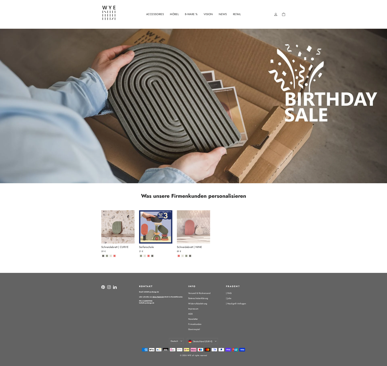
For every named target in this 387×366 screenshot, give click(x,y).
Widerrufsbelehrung (197, 303)
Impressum (193, 308)
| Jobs (228, 298)
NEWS (223, 14)
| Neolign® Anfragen (236, 303)
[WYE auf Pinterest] (103, 287)
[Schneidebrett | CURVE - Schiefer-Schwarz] (103, 256)
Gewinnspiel (194, 329)
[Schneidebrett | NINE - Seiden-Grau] (182, 256)
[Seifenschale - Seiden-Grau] (144, 256)
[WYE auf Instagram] (109, 287)
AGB (190, 313)
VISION (208, 14)
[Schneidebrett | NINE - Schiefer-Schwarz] (190, 256)
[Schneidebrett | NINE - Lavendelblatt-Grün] (186, 256)
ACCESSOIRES (155, 14)
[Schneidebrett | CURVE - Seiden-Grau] (110, 256)
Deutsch (174, 341)
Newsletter (193, 318)
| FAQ (228, 293)
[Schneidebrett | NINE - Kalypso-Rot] (178, 256)
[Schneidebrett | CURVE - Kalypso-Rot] (114, 256)
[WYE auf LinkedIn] (115, 287)
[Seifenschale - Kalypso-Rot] (148, 256)
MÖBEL (174, 14)
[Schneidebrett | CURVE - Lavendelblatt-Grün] (107, 256)
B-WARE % (191, 14)
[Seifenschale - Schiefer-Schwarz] (152, 256)
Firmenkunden (195, 324)
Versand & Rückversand (199, 293)
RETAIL (237, 14)
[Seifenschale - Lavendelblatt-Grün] (141, 256)
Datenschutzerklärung (198, 298)
